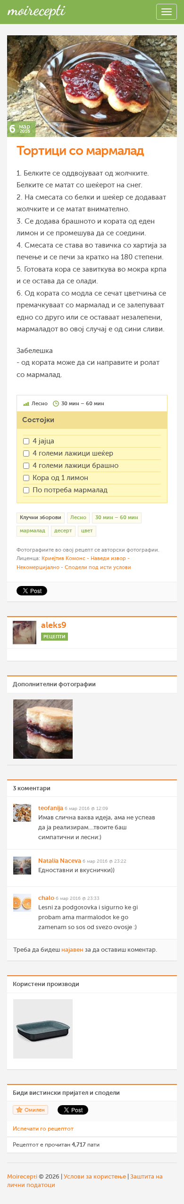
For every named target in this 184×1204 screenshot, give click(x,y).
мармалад (32, 531)
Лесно (78, 517)
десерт (63, 531)
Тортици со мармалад (80, 151)
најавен (72, 949)
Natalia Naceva (59, 860)
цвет (87, 531)
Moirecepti (22, 1176)
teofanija (50, 807)
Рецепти (54, 636)
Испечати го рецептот (43, 1128)
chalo (46, 897)
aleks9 (54, 625)
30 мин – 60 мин (116, 517)
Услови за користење (95, 1176)
